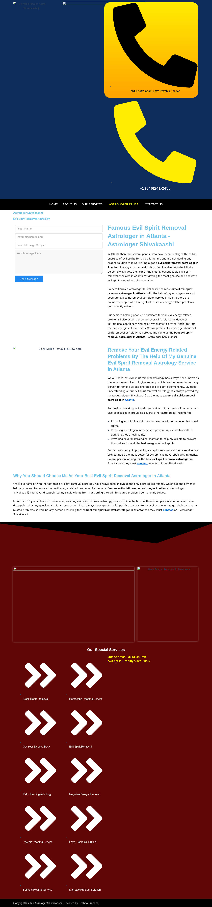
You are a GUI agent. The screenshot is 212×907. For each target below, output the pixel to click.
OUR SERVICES (92, 204)
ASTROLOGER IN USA (123, 204)
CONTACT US (154, 204)
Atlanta (129, 399)
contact (168, 510)
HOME (53, 204)
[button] (93, 204)
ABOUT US (70, 204)
